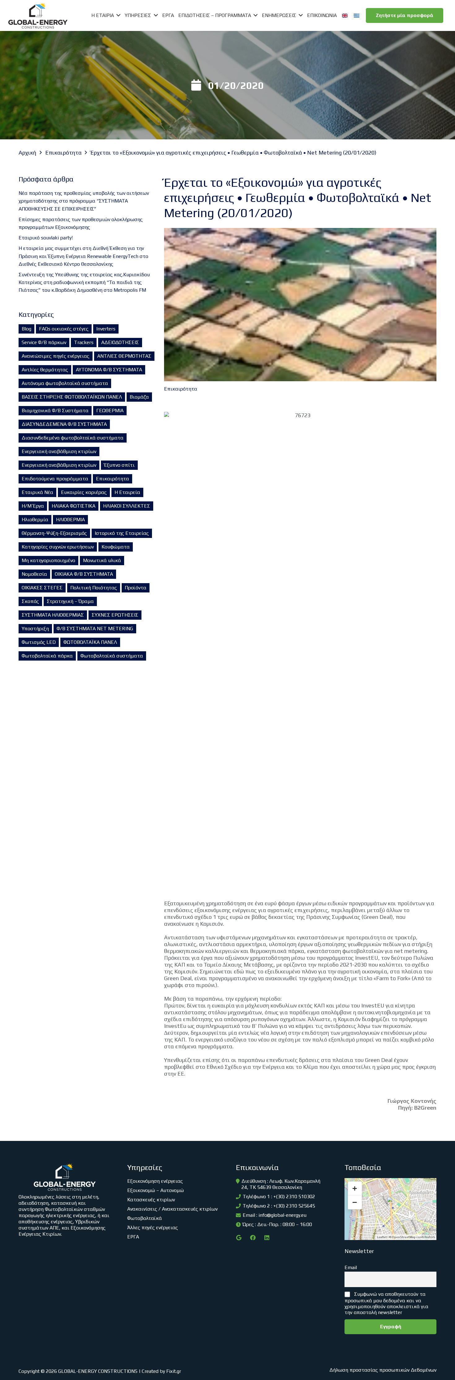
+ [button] (354, 1188)
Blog (26, 329)
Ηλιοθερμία (35, 519)
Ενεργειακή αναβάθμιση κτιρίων (59, 451)
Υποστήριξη (35, 628)
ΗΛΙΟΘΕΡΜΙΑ (70, 519)
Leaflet (382, 1237)
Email (350, 1267)
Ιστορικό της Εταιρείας (122, 533)
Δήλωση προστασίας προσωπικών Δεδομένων (382, 1370)
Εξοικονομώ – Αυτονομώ (155, 1190)
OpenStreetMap (404, 1237)
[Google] (239, 1238)
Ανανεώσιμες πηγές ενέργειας (55, 356)
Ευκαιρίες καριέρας (84, 492)
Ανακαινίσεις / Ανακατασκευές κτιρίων (172, 1209)
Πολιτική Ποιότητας (93, 588)
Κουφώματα (116, 547)
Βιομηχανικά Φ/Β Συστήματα (55, 410)
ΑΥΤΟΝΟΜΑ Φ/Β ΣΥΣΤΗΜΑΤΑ (109, 370)
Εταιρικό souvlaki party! (46, 238)
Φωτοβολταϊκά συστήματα (111, 656)
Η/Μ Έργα (33, 506)
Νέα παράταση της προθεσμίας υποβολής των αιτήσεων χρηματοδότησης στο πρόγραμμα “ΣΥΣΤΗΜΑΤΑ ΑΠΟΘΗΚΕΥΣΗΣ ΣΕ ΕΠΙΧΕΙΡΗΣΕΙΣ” (84, 201)
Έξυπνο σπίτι (119, 465)
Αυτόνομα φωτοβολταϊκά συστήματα (65, 383)
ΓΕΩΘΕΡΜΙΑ (110, 410)
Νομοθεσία (34, 574)
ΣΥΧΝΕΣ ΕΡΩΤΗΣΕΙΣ (115, 615)
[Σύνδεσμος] (37, 15)
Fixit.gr (173, 1371)
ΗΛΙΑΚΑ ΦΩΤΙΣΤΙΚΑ (73, 506)
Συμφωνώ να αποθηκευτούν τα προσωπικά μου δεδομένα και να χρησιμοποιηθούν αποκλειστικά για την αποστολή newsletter (386, 1303)
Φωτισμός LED (39, 642)
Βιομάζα (139, 397)
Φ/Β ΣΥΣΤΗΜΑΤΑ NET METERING (95, 628)
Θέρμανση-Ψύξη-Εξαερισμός (54, 533)
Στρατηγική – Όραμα (70, 601)
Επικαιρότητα (112, 479)
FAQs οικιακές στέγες (64, 329)
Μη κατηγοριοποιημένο (48, 560)
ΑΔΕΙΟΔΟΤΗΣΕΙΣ (120, 342)
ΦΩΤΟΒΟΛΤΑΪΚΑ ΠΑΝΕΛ (90, 642)
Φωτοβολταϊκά (144, 1218)
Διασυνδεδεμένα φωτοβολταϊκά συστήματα (73, 438)
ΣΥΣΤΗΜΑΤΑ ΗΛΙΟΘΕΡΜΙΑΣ (53, 615)
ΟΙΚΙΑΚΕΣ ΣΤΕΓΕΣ (42, 588)
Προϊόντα (135, 588)
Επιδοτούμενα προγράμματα (55, 479)
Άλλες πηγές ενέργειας (152, 1227)
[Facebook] (253, 1238)
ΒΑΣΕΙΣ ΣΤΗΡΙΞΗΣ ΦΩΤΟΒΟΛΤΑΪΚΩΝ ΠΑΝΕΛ (72, 397)
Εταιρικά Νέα (37, 492)
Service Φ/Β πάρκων (44, 342)
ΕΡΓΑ (133, 1237)
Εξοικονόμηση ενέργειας (155, 1181)
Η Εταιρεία (127, 492)
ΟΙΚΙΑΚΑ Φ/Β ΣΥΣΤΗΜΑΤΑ (84, 574)
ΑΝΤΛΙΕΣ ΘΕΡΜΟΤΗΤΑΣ (124, 356)
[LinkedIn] (267, 1238)
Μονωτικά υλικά (102, 560)
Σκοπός (30, 601)
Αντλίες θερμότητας (45, 370)
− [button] (354, 1202)
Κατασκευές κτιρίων (151, 1200)
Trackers (83, 342)
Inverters (105, 329)
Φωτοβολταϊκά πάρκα (47, 656)
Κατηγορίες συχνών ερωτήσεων (58, 547)
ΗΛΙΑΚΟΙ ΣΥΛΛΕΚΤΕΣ (126, 506)
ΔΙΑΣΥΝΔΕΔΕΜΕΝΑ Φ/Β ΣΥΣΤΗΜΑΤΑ (64, 424)
